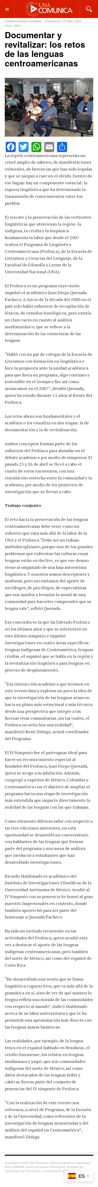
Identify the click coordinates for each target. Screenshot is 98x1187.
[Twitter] (23, 147)
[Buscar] (89, 8)
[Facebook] (11, 147)
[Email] (49, 147)
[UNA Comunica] (49, 9)
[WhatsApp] (36, 147)
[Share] (62, 147)
